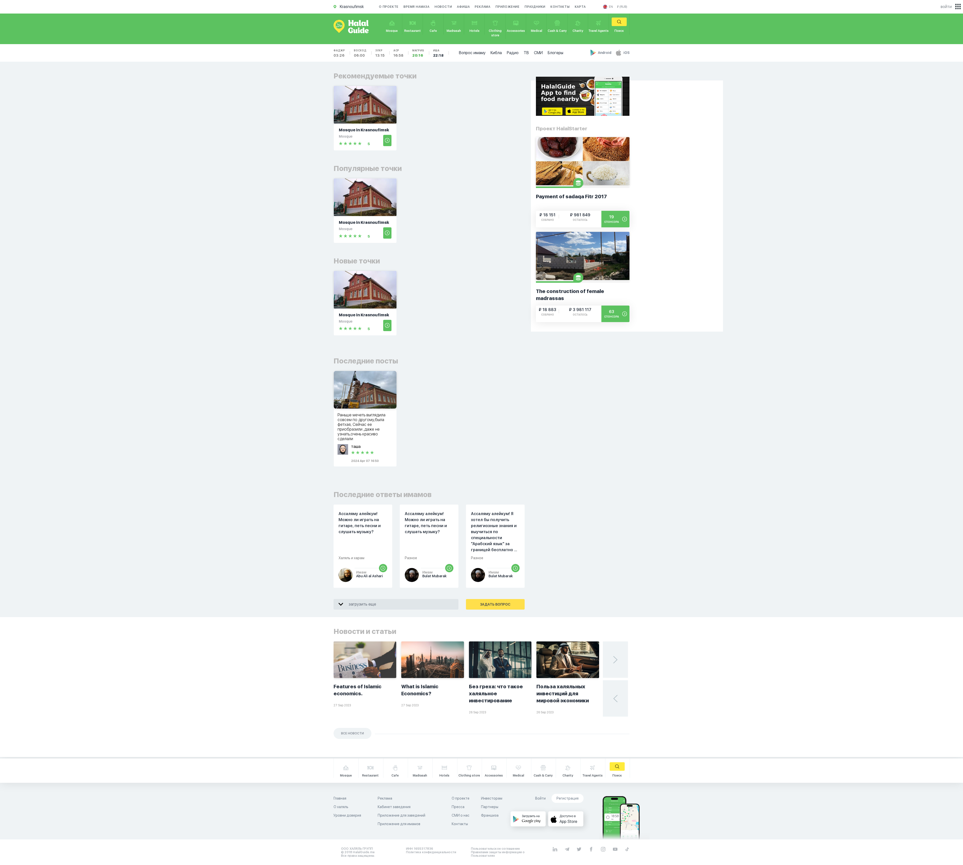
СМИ (538, 52)
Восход (360, 53)
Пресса (458, 807)
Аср (398, 53)
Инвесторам (491, 798)
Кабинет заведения (394, 807)
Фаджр (339, 53)
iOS (626, 53)
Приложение (508, 7)
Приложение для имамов (399, 824)
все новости (352, 733)
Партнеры (489, 807)
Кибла (496, 52)
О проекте (388, 7)
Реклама (483, 7)
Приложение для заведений (401, 815)
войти (946, 6)
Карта (580, 7)
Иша (438, 53)
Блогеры (555, 52)
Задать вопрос (495, 604)
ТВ (526, 52)
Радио (513, 52)
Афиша (463, 7)
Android (605, 53)
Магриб (418, 53)
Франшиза (490, 815)
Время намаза (417, 7)
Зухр (380, 53)
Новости (443, 7)
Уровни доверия (347, 815)
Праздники (535, 7)
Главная (340, 798)
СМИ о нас (460, 815)
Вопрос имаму (472, 52)
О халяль (341, 807)
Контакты (560, 7)
